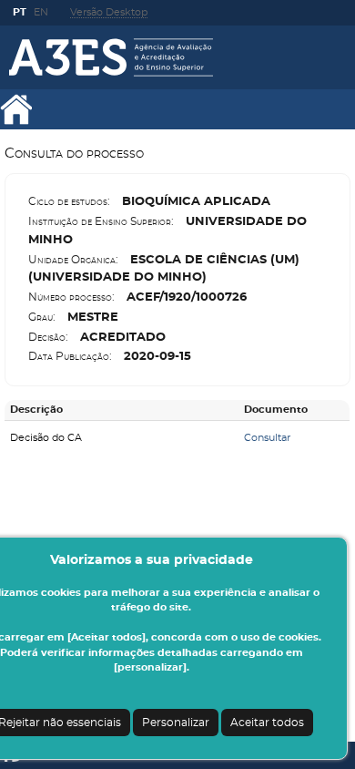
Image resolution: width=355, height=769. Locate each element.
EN (41, 12)
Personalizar (175, 722)
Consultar (267, 438)
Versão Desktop (108, 12)
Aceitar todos (267, 722)
